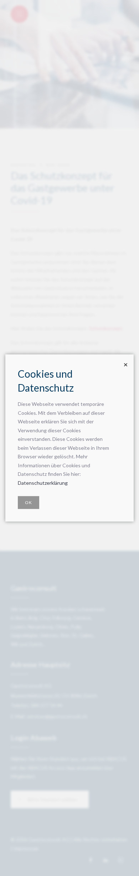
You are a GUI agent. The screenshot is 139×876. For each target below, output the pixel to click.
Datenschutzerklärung (43, 483)
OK (28, 502)
